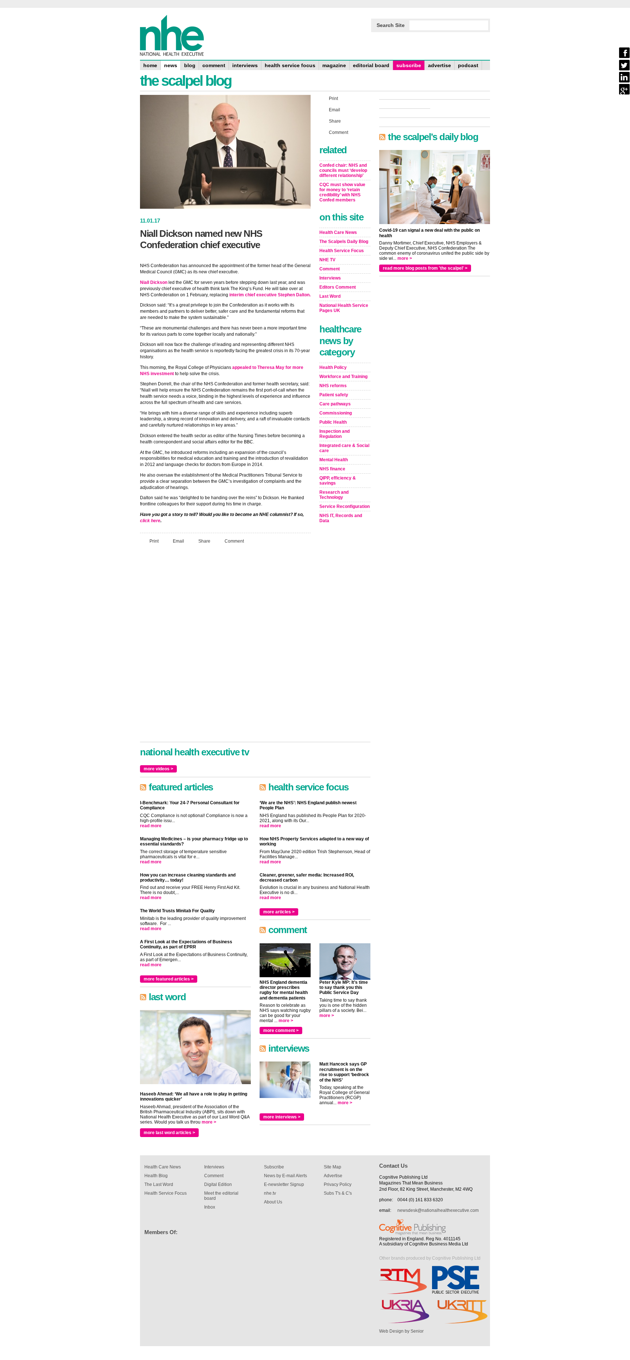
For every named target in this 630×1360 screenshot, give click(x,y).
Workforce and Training (343, 376)
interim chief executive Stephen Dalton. (270, 294)
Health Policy (333, 367)
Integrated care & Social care (344, 448)
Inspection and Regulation (334, 434)
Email (178, 540)
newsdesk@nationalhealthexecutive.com (438, 1210)
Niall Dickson (153, 282)
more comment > (281, 1030)
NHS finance (332, 468)
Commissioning (335, 413)
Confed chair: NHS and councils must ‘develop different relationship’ (343, 170)
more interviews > (281, 1117)
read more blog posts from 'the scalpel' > (425, 268)
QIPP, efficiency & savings (337, 480)
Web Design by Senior (401, 1331)
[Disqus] (225, 646)
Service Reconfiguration (344, 506)
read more (151, 825)
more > (209, 1122)
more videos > (158, 768)
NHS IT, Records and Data (340, 518)
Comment (234, 540)
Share (204, 540)
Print (154, 540)
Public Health (333, 422)
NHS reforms (333, 385)
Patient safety (333, 394)
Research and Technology (334, 495)
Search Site (391, 25)
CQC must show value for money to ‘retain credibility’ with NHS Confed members (342, 192)
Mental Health (333, 459)
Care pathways (335, 404)
